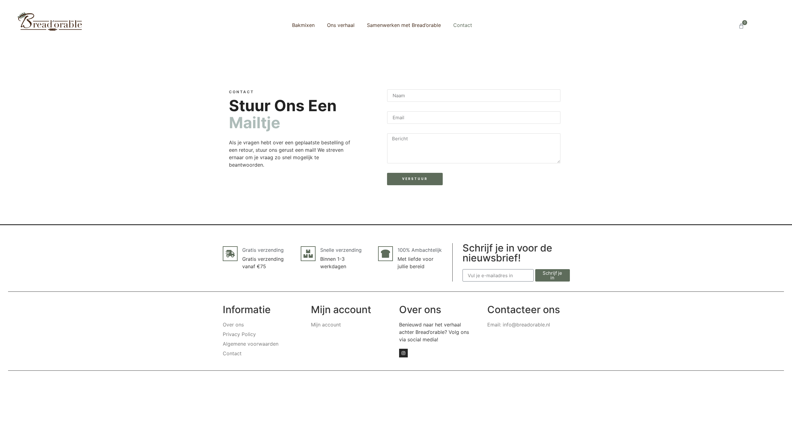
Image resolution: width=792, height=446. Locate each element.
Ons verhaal (341, 25)
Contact (462, 25)
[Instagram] (403, 353)
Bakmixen (303, 25)
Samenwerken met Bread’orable (404, 25)
